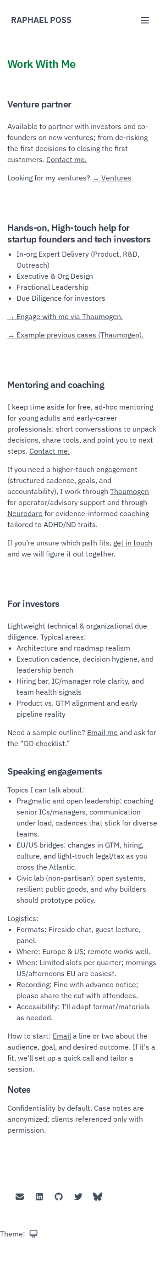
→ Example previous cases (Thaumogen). (75, 334)
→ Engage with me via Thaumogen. (65, 316)
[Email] (20, 1196)
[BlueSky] (98, 1196)
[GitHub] (59, 1196)
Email (62, 1035)
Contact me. (66, 159)
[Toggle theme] (33, 1233)
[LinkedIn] (39, 1196)
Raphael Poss (41, 20)
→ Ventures (112, 177)
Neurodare (25, 513)
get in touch (132, 542)
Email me (102, 732)
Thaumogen (129, 491)
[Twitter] (78, 1196)
